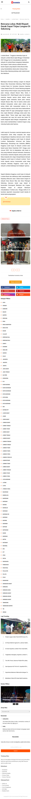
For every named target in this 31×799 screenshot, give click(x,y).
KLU (4, 381)
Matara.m (5, 507)
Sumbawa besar (7, 596)
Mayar (4, 533)
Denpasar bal (6, 337)
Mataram (5, 511)
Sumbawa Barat (7, 593)
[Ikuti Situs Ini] (23, 294)
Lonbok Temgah (7, 469)
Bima (4, 321)
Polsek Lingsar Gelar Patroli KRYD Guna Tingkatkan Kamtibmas (15, 248)
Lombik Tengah (6, 425)
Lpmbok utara (6, 488)
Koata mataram (7, 387)
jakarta (5, 362)
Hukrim (5, 353)
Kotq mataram (6, 403)
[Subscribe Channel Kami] (8, 291)
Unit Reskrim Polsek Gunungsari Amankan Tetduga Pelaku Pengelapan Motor (15, 261)
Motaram (5, 542)
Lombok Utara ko (7, 457)
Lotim (4, 485)
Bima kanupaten (7, 324)
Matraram (5, 530)
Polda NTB (5, 571)
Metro (4, 539)
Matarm (5, 520)
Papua (4, 558)
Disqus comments (15, 282)
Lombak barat (6, 422)
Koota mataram (7, 390)
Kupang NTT (6, 409)
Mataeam (5, 501)
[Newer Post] (13, 270)
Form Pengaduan (6, 787)
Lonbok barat (6, 466)
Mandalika (5, 495)
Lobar (4, 416)
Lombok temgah (7, 441)
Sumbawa (5, 586)
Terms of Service (6, 777)
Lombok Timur (6, 447)
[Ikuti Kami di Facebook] (8, 287)
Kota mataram (6, 400)
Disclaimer (4, 769)
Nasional (5, 545)
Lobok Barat (6, 419)
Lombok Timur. (6, 451)
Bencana (5, 318)
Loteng (4, 482)
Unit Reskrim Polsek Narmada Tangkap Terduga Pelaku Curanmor (14, 234)
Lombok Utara (6, 454)
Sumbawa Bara (7, 590)
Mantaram (5, 498)
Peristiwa (5, 567)
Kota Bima (5, 397)
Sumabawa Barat (7, 583)
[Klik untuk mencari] (29, 2)
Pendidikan (6, 564)
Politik (4, 574)
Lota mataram (6, 479)
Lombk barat (6, 432)
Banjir (4, 312)
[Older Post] (18, 270)
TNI (3, 608)
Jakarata (5, 359)
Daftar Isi (4, 783)
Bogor (4, 330)
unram (4, 612)
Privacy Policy (5, 775)
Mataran (5, 517)
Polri (4, 577)
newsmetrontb (15, 796)
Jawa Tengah (6, 372)
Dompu (4, 343)
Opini (4, 555)
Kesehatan (5, 378)
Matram (5, 526)
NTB (4, 548)
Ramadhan (5, 580)
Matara (5, 504)
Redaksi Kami (5, 791)
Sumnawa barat (7, 599)
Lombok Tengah (7, 444)
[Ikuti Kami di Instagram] (8, 294)
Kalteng (5, 375)
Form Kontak (5, 785)
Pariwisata (5, 561)
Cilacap (5, 334)
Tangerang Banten (7, 605)
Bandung (5, 308)
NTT (3, 552)
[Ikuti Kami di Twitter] (23, 287)
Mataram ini (6, 514)
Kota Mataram (6, 394)
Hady (4, 726)
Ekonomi (5, 346)
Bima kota (5, 327)
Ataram (5, 305)
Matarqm (5, 523)
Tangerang (5, 602)
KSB (4, 406)
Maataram (5, 492)
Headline (22, 34)
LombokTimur (6, 460)
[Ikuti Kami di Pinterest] (23, 291)
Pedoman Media (6, 773)
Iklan (4, 356)
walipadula (5, 719)
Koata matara (6, 384)
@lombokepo (7, 201)
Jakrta (4, 365)
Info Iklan (4, 789)
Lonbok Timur (6, 473)
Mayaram (5, 536)
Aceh (4, 302)
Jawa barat (6, 368)
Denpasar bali (6, 340)
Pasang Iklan (16, 9)
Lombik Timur (6, 428)
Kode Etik (4, 771)
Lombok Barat (6, 438)
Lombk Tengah (6, 435)
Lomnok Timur (6, 463)
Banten (4, 315)
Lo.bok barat (6, 413)
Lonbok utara (6, 476)
